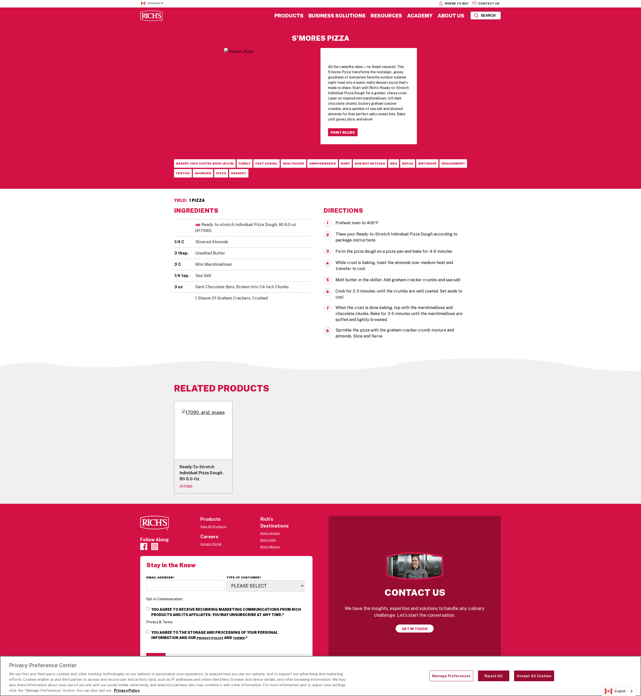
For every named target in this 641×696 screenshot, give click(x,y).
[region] (320, 676)
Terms (239, 638)
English (620, 691)
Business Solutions (337, 16)
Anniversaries (322, 163)
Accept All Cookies (534, 676)
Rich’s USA (268, 540)
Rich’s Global (270, 533)
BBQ (393, 163)
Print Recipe (343, 132)
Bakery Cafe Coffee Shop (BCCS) (205, 163)
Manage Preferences (451, 676)
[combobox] (485, 16)
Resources (386, 16)
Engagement (453, 163)
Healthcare (293, 163)
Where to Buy (456, 3)
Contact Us (488, 3)
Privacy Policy (210, 638)
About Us (451, 16)
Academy (420, 16)
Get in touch (414, 629)
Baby (345, 163)
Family (244, 163)
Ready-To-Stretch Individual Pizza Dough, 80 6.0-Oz (201, 472)
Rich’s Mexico (270, 546)
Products (288, 16)
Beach (407, 163)
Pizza (221, 173)
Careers (209, 536)
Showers (203, 173)
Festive (183, 173)
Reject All (494, 676)
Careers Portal (211, 544)
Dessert (238, 173)
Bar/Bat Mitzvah (370, 163)
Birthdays (427, 163)
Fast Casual (266, 163)
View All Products (213, 526)
